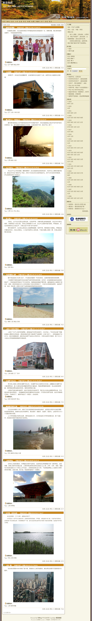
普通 (58, 25)
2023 (70, 101)
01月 (68, 117)
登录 (70, 48)
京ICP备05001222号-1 (56, 619)
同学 (18, 64)
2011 (70, 164)
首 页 (3, 21)
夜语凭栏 (58, 618)
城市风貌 (13, 606)
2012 (70, 157)
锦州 (12, 64)
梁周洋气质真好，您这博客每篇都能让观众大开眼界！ (79, 96)
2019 (70, 120)
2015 (70, 139)
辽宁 (9, 64)
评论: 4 (52, 68)
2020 (70, 115)
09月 (72, 127)
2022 (70, 106)
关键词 (37, 21)
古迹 (18, 112)
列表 (62, 25)
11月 (78, 122)
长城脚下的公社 (11, 381)
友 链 (46, 21)
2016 (70, 134)
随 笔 (8, 21)
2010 (70, 171)
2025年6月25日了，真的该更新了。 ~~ (78, 79)
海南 (9, 321)
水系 (12, 558)
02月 (72, 117)
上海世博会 (9, 460)
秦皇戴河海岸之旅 (11, 406)
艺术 (18, 373)
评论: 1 (52, 325)
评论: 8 (52, 214)
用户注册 (71, 51)
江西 (9, 160)
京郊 (9, 267)
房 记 (24, 21)
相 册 (28, 21)
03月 (75, 117)
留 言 (50, 21)
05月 (68, 113)
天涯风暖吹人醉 (11, 274)
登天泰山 (9, 218)
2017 (70, 129)
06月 (72, 113)
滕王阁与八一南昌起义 (13, 119)
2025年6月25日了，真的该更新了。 (78, 81)
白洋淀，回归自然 (11, 513)
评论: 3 (52, 163)
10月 (68, 108)
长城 (12, 399)
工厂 (15, 373)
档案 (77, 27)
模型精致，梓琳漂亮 (75, 94)
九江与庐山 (9, 167)
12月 (72, 103)
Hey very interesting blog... (76, 89)
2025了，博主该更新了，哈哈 (77, 83)
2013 (70, 150)
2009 (70, 178)
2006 (70, 196)
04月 (68, 103)
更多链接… (85, 211)
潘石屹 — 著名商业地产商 (76, 206)
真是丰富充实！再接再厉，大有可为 (79, 92)
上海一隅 (9, 565)
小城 (15, 112)
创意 (12, 373)
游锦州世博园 (10, 27)
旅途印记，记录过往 (75, 76)
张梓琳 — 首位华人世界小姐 (77, 204)
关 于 (42, 21)
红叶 (15, 399)
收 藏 (32, 21)
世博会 (13, 505)
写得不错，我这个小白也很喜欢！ (79, 87)
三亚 (12, 321)
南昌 (12, 160)
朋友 (72, 43)
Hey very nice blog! (74, 85)
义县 (12, 112)
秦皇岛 (13, 453)
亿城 (18, 321)
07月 (68, 127)
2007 (70, 189)
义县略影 (9, 72)
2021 (70, 111)
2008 (70, 184)
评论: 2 (52, 376)
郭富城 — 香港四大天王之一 (77, 208)
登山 (18, 211)
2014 (70, 146)
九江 (12, 211)
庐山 (15, 211)
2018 (70, 125)
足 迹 (20, 21)
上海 (9, 373)
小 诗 (16, 21)
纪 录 (12, 21)
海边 (15, 64)
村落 (15, 558)
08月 (81, 117)
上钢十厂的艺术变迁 (12, 329)
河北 (9, 453)
